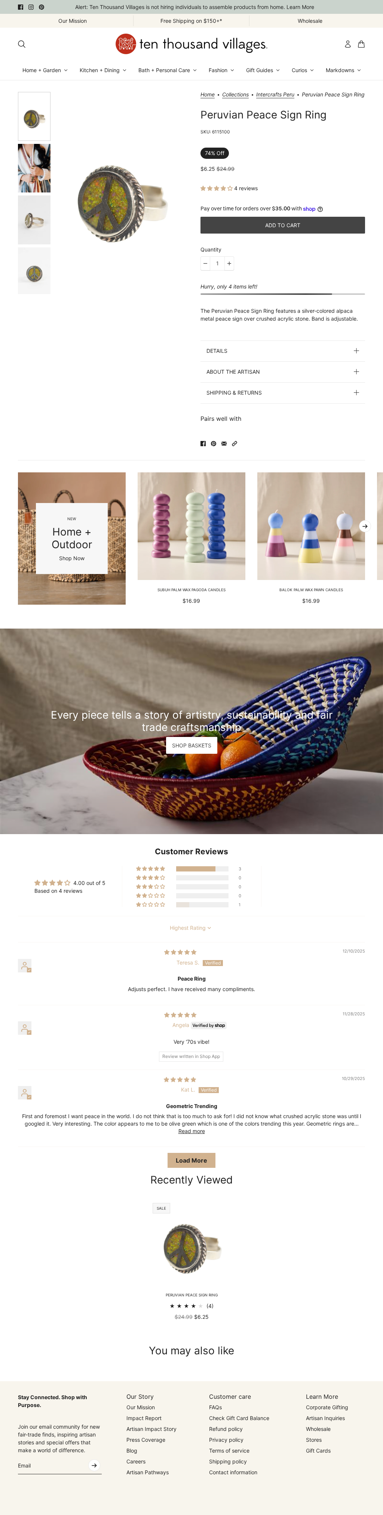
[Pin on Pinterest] (213, 443)
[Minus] (205, 263)
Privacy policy (226, 1440)
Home (207, 95)
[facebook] (20, 7)
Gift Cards (318, 1450)
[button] (217, 188)
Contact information (233, 1472)
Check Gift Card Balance (239, 1418)
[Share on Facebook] (203, 443)
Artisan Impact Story (151, 1429)
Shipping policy (228, 1461)
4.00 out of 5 (89, 883)
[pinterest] (41, 7)
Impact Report (144, 1418)
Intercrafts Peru (275, 95)
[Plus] (229, 263)
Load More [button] (191, 1160)
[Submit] (94, 1465)
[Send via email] (224, 443)
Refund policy (226, 1429)
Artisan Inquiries (325, 1418)
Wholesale (318, 1429)
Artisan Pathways (147, 1472)
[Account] (348, 44)
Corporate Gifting (327, 1407)
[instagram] (31, 7)
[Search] (21, 44)
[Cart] (361, 44)
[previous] (18, 538)
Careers (135, 1461)
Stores (314, 1440)
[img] (180, 952)
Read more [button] (191, 1131)
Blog (131, 1450)
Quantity (210, 249)
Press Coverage (145, 1440)
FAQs (215, 1407)
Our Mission (140, 1407)
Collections (235, 95)
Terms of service (229, 1450)
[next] (365, 526)
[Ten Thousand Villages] (191, 44)
